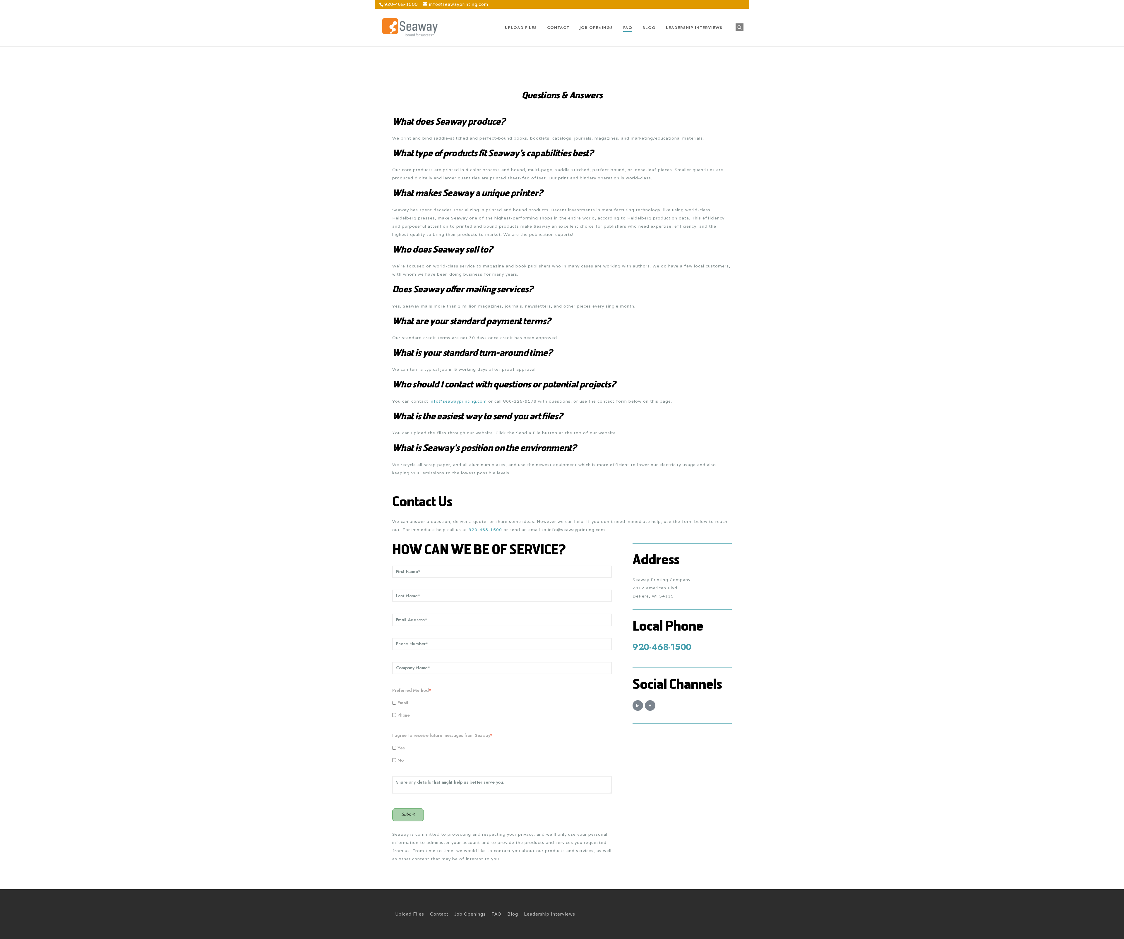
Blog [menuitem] (512, 914)
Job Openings (596, 27)
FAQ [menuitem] (496, 914)
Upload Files (521, 27)
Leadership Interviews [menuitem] (549, 914)
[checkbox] (502, 709)
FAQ (627, 27)
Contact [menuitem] (439, 914)
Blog (649, 27)
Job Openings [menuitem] (470, 914)
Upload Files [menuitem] (409, 914)
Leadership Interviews (694, 27)
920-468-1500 (485, 529)
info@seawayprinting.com (458, 401)
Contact (558, 27)
